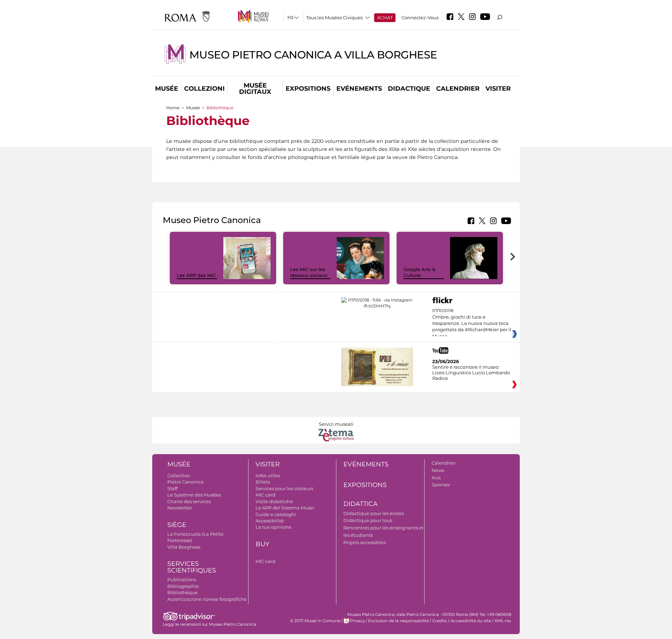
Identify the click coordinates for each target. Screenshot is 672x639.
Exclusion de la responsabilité (398, 620)
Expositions (308, 88)
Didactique (409, 88)
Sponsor (441, 484)
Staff (172, 488)
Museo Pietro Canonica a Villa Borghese (313, 54)
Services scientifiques (191, 567)
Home (173, 107)
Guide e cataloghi (275, 514)
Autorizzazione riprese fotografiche (207, 599)
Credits (439, 620)
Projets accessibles (364, 542)
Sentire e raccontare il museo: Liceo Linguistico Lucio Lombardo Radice (471, 372)
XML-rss (503, 620)
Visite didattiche (274, 501)
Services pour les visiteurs (284, 488)
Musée (166, 88)
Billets (262, 482)
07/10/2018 (471, 323)
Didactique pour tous (367, 520)
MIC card (265, 495)
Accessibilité (269, 520)
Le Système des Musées (194, 495)
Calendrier (457, 88)
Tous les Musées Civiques (334, 17)
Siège (176, 525)
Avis (436, 477)
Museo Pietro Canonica (232, 624)
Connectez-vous (420, 17)
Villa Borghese (184, 547)
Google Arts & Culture (419, 272)
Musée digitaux (255, 89)
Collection (178, 475)
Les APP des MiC (196, 275)
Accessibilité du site (470, 620)
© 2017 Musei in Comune (315, 620)
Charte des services (189, 501)
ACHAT (385, 17)
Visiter (498, 88)
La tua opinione (273, 527)
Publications (181, 579)
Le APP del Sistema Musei (284, 507)
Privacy (357, 620)
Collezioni (204, 88)
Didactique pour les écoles (373, 513)
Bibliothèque (182, 592)
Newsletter (179, 507)
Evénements (359, 88)
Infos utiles (267, 475)
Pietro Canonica (185, 482)
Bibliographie (183, 586)
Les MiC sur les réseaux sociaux (308, 272)
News (438, 470)
